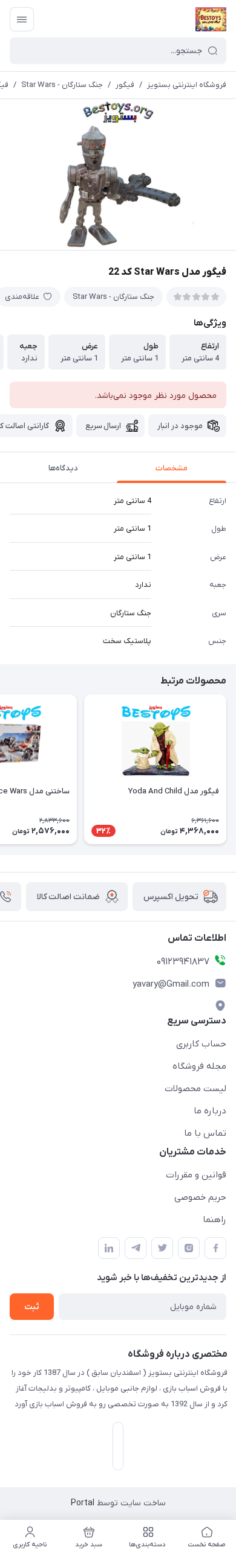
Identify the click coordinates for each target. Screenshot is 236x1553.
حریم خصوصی (200, 1197)
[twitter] (162, 1248)
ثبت (31, 1307)
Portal (82, 1503)
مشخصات (172, 468)
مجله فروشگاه (199, 1066)
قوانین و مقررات (196, 1175)
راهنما (214, 1220)
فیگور (125, 85)
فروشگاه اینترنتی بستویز (186, 85)
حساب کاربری (201, 1044)
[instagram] (189, 1248)
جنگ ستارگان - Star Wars (62, 85)
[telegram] (135, 1248)
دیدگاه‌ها (63, 468)
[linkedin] (109, 1248)
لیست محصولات (195, 1089)
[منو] (22, 19)
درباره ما (210, 1111)
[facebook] (215, 1248)
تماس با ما (205, 1133)
